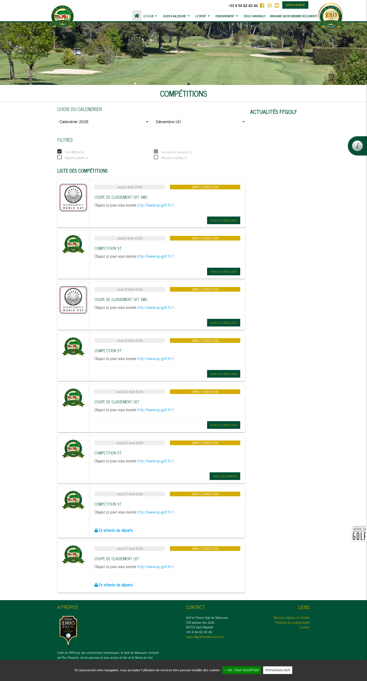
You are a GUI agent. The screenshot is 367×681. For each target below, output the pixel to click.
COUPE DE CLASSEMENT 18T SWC (121, 197)
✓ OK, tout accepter (241, 670)
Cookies (304, 627)
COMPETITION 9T (108, 248)
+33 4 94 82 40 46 (243, 5)
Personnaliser (277, 670)
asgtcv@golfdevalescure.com (205, 636)
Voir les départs (225, 476)
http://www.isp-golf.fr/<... (156, 205)
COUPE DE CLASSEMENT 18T (117, 401)
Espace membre (295, 5)
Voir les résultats (223, 220)
